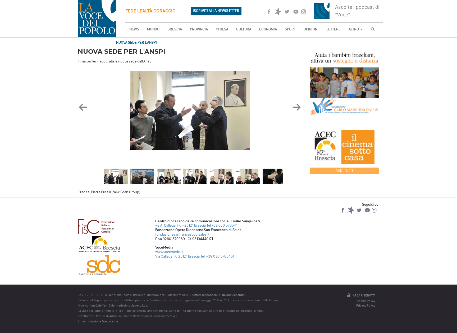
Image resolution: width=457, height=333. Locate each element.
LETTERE (333, 29)
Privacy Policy (365, 305)
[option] (190, 112)
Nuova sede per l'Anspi (136, 42)
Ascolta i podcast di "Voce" (357, 11)
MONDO (153, 29)
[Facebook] (343, 212)
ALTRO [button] (354, 29)
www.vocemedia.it (169, 252)
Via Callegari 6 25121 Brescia (177, 256)
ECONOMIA (268, 29)
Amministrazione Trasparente (98, 321)
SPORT (290, 29)
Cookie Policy (366, 301)
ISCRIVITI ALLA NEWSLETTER (216, 10)
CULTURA (243, 29)
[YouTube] (368, 212)
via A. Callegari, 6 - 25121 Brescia (180, 225)
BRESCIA (174, 29)
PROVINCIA (199, 29)
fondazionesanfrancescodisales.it (182, 234)
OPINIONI (311, 29)
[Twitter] (359, 212)
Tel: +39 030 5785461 (217, 256)
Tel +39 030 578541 (222, 225)
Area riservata (364, 295)
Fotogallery (94, 42)
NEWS (134, 29)
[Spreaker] (351, 212)
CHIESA (222, 29)
